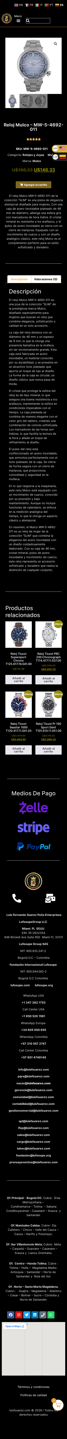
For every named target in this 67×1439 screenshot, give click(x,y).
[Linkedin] (34, 1314)
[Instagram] (18, 1314)
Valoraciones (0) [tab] (46, 279)
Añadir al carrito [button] (18, 679)
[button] (18, 20)
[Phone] (42, 1314)
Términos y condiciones (33, 1387)
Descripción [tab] (19, 279)
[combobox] (38, 20)
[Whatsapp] (50, 1314)
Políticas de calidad (33, 1395)
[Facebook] (10, 1314)
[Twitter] (26, 1314)
